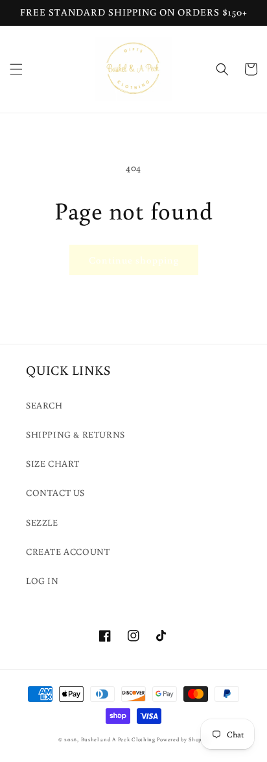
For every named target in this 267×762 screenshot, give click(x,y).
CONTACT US (55, 493)
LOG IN (42, 581)
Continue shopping (134, 260)
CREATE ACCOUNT (68, 551)
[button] (16, 69)
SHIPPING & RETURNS (75, 434)
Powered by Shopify (183, 739)
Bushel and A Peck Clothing (118, 739)
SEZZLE (42, 522)
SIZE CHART (53, 463)
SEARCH (44, 405)
